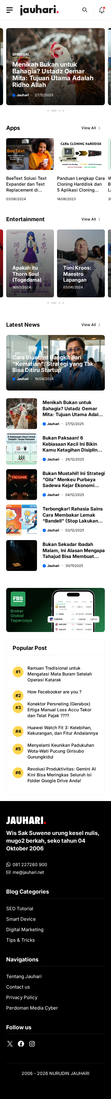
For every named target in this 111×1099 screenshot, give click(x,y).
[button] (84, 9)
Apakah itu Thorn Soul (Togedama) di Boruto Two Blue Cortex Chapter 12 (29, 282)
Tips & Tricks (20, 940)
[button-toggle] (9, 10)
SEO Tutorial (19, 908)
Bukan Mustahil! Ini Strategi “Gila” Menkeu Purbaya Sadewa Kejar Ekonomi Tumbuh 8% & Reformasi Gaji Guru (74, 485)
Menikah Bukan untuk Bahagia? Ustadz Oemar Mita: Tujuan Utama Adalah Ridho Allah (52, 75)
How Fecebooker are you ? (54, 691)
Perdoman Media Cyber (32, 1008)
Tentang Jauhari (24, 976)
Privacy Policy (21, 997)
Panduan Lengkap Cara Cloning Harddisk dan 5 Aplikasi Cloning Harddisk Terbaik (81, 187)
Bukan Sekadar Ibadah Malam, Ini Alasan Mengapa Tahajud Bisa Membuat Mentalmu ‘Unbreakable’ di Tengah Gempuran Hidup (74, 556)
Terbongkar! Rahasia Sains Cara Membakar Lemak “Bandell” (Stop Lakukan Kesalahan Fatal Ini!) (73, 518)
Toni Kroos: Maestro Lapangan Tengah (77, 277)
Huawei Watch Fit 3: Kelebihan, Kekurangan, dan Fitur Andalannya (62, 730)
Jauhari (23, 95)
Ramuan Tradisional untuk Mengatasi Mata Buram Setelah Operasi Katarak (59, 673)
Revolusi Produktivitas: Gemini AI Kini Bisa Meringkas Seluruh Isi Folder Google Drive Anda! (61, 774)
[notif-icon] (102, 10)
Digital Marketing (24, 929)
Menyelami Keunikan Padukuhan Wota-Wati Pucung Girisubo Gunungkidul (60, 750)
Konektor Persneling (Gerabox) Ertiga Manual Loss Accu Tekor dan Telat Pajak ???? (59, 709)
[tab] (48, 111)
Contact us (18, 987)
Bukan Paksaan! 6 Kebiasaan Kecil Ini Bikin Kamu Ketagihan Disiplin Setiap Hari (70, 447)
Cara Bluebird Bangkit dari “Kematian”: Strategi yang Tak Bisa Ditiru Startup (52, 363)
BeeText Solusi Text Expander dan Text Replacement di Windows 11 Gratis (26, 187)
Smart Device (21, 919)
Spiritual (21, 54)
